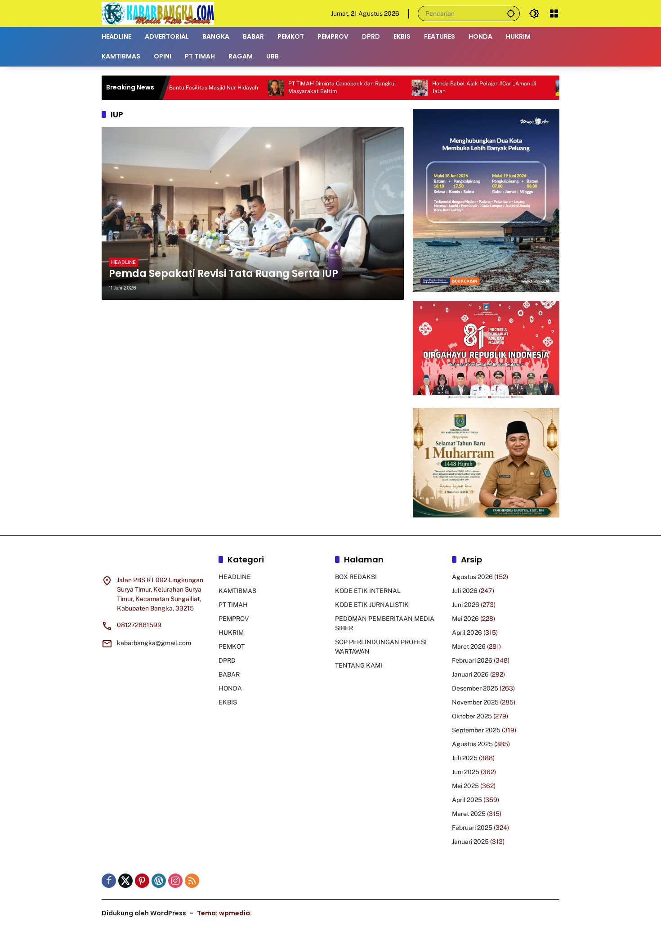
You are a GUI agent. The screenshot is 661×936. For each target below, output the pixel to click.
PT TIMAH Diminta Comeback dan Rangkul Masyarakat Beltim (308, 87)
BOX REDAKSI (356, 576)
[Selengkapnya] (156, 561)
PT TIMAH (233, 604)
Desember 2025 (475, 688)
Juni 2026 (465, 604)
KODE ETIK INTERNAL (368, 590)
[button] (511, 13)
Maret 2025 (469, 813)
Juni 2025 (465, 772)
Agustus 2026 (472, 576)
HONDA (230, 688)
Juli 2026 (465, 590)
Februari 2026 (472, 660)
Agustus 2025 (472, 744)
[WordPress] (159, 881)
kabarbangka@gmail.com (154, 642)
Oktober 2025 (472, 716)
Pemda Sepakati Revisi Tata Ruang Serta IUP (223, 274)
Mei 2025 (465, 785)
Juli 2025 (465, 758)
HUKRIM (231, 632)
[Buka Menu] (554, 13)
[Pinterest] (142, 881)
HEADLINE (123, 262)
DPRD (227, 660)
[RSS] (192, 881)
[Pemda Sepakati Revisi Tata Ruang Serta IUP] (253, 213)
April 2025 (467, 799)
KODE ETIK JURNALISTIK (372, 604)
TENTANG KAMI (358, 665)
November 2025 (475, 702)
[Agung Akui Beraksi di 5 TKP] (529, 88)
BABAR (229, 674)
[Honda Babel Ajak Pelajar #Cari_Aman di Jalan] (385, 88)
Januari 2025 (470, 841)
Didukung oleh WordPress (144, 913)
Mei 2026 (465, 618)
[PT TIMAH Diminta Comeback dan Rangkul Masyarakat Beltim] (241, 88)
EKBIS (228, 702)
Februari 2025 (472, 827)
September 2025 (476, 730)
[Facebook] (109, 881)
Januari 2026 (470, 674)
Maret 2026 (469, 646)
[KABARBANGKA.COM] (158, 13)
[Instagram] (175, 881)
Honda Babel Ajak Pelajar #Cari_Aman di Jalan (449, 87)
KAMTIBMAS (237, 590)
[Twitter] (125, 881)
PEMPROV (234, 618)
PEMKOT (232, 646)
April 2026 (467, 632)
